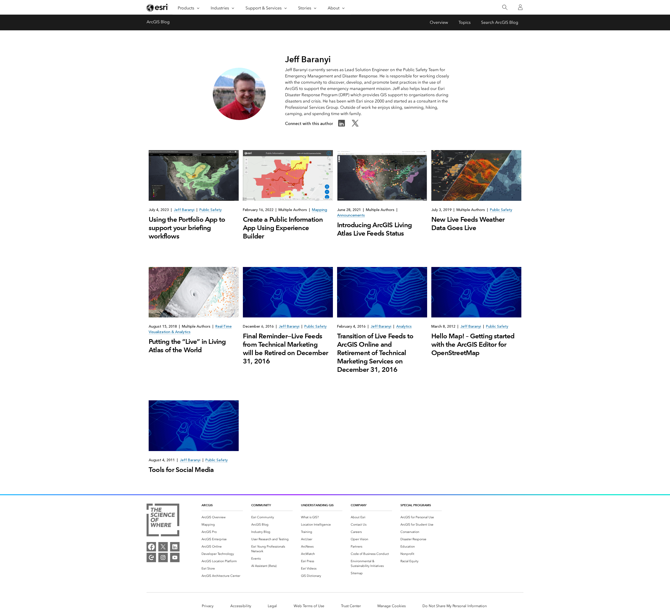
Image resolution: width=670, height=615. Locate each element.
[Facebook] (151, 546)
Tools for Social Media (181, 469)
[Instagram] (163, 557)
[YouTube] (175, 557)
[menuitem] (222, 517)
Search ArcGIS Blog (499, 22)
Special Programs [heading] (415, 505)
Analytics (404, 326)
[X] (163, 546)
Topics (465, 22)
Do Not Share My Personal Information (454, 606)
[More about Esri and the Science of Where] (163, 521)
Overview (439, 22)
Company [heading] (358, 505)
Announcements (351, 215)
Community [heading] (261, 505)
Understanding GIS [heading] (317, 505)
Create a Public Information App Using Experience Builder (283, 227)
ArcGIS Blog (158, 21)
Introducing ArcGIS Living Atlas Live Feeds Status (374, 229)
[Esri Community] (151, 557)
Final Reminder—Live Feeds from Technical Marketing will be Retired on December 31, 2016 (285, 348)
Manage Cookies (391, 606)
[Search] (505, 7)
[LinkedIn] (175, 546)
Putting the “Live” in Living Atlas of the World (187, 345)
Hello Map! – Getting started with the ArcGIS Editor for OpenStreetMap (473, 344)
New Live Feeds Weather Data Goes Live (467, 223)
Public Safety (210, 210)
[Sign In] (520, 7)
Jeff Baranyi (184, 210)
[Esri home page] (158, 7)
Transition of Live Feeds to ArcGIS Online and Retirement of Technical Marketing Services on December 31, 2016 (375, 353)
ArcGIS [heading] (207, 505)
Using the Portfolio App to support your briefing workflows (187, 227)
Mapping (319, 210)
